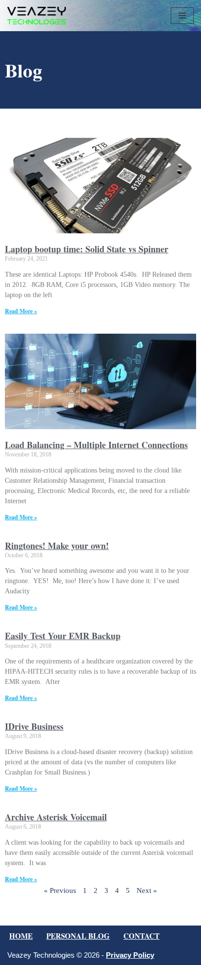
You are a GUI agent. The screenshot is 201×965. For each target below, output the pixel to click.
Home (21, 935)
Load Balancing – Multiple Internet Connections (96, 444)
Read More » (21, 311)
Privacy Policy (130, 955)
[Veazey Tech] (36, 15)
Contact (141, 935)
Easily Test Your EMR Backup (63, 635)
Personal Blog (78, 935)
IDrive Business (34, 726)
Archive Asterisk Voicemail (56, 817)
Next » (147, 890)
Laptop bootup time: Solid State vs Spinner (86, 249)
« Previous (60, 890)
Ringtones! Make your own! (57, 545)
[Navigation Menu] (182, 15)
